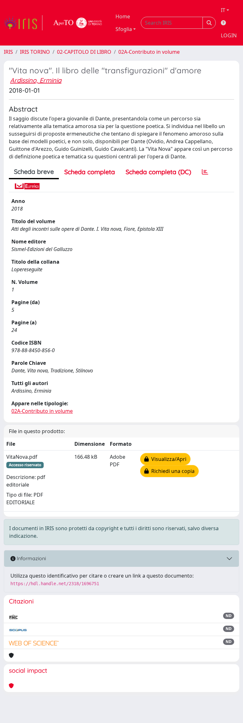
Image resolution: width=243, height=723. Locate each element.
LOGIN (229, 35)
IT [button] (223, 10)
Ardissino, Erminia (35, 80)
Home (122, 16)
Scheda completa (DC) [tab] (158, 172)
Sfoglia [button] (123, 29)
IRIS (8, 51)
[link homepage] (23, 22)
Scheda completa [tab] (89, 172)
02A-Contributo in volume (149, 51)
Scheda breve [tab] (34, 171)
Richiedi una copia (172, 471)
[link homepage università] (77, 22)
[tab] (205, 172)
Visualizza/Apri (167, 459)
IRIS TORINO (35, 51)
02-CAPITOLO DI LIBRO (84, 51)
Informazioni (31, 558)
